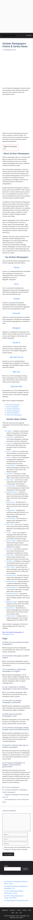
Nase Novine (10, 608)
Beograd (16, 328)
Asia (17, 912)
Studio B (16, 342)
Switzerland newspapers (14, 415)
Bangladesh (5, 910)
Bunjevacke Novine (12, 593)
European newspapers (12, 790)
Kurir (16, 284)
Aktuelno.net (10, 502)
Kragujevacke (10, 510)
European (8, 787)
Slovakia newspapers (13, 409)
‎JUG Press (9, 549)
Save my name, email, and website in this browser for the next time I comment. (17, 848)
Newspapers (15, 787)
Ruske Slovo (10, 555)
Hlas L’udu (9, 524)
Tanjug (8, 443)
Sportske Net (16, 386)
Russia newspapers (12, 407)
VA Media (9, 561)
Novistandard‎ (10, 465)
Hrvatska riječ (10, 616)
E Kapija (9, 431)
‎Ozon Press (9, 480)
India (12, 912)
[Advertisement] (16, 16)
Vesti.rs (8, 451)
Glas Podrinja (10, 518)
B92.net (16, 371)
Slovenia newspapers (13, 411)
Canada (25, 910)
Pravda (16, 298)
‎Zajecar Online (11, 541)
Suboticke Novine (11, 492)
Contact (19, 910)
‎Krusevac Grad (11, 575)
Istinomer (9, 474)
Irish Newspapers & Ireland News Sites (16, 900)
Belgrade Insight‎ (11, 602)
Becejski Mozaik (11, 581)
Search (6, 866)
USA (20, 912)
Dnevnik (16, 313)
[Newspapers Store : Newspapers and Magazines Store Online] (9, 35)
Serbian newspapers (8, 792)
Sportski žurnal (16, 357)
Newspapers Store (8, 634)
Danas (16, 267)
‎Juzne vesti (9, 437)
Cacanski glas (10, 486)
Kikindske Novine (11, 587)
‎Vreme (8, 457)
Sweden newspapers (12, 413)
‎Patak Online (10, 567)
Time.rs (8, 533)
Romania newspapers (13, 405)
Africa (29, 910)
